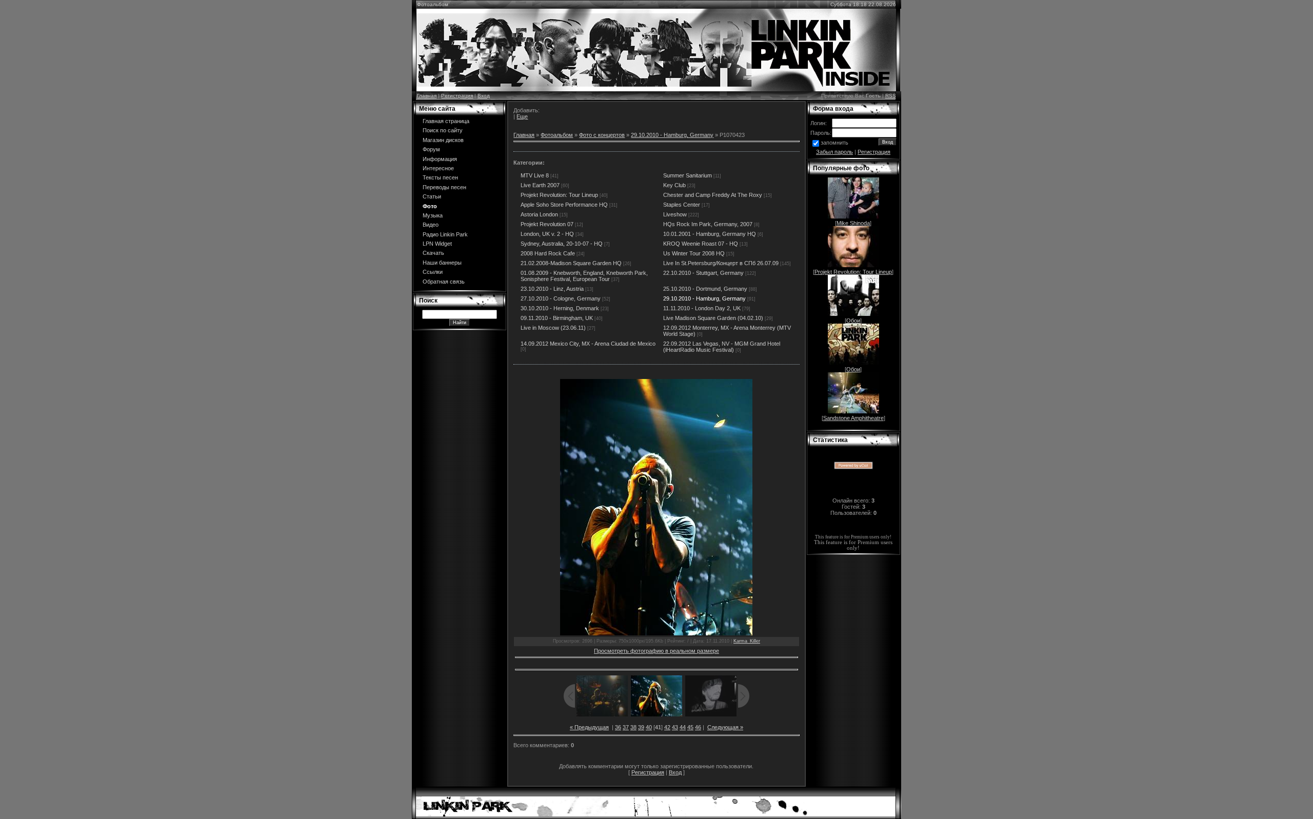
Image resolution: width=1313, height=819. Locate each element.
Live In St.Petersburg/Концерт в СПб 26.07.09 (721, 263)
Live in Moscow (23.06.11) (553, 328)
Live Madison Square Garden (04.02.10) (713, 318)
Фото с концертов (602, 135)
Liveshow (675, 214)
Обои (853, 320)
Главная (426, 95)
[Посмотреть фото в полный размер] (656, 507)
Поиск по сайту (443, 130)
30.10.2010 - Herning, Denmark (560, 308)
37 (626, 727)
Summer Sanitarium (687, 175)
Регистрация (457, 95)
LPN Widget (437, 244)
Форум (431, 149)
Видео (431, 225)
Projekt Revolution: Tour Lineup (559, 195)
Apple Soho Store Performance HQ (564, 205)
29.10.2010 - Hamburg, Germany (672, 135)
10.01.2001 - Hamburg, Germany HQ (709, 234)
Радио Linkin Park (445, 234)
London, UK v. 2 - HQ (547, 234)
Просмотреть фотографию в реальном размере (656, 651)
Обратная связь (444, 281)
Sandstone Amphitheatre (853, 418)
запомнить (834, 142)
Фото (430, 206)
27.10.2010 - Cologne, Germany (561, 298)
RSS (890, 95)
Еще (522, 116)
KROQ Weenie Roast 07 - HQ (700, 244)
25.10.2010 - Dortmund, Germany (705, 289)
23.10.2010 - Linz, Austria (552, 289)
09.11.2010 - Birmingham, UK (557, 318)
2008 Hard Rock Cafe (548, 253)
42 (667, 727)
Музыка (433, 215)
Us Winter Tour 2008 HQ (694, 253)
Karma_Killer (746, 641)
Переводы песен (444, 187)
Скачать (433, 253)
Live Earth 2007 (540, 185)
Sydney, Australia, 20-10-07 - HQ (562, 244)
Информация (440, 159)
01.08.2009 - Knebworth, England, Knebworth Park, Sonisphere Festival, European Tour (584, 276)
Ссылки (433, 272)
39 (641, 727)
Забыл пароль (834, 152)
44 (683, 727)
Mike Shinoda (853, 223)
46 (698, 727)
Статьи (432, 196)
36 (618, 727)
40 (649, 727)
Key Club (674, 185)
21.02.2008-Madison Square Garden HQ (571, 263)
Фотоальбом (557, 135)
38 (633, 727)
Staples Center (681, 205)
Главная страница (446, 121)
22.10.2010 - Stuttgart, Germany (703, 273)
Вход (484, 95)
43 (675, 727)
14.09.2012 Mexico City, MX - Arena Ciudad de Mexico (588, 344)
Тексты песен (440, 177)
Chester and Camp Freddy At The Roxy (712, 195)
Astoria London (539, 214)
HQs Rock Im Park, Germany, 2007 (707, 224)
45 (690, 727)
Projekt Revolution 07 (547, 224)
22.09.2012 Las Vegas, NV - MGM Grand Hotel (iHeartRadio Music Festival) (721, 347)
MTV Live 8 (535, 175)
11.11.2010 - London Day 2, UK (702, 308)
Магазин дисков (443, 140)
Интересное (438, 168)
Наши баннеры (442, 262)
